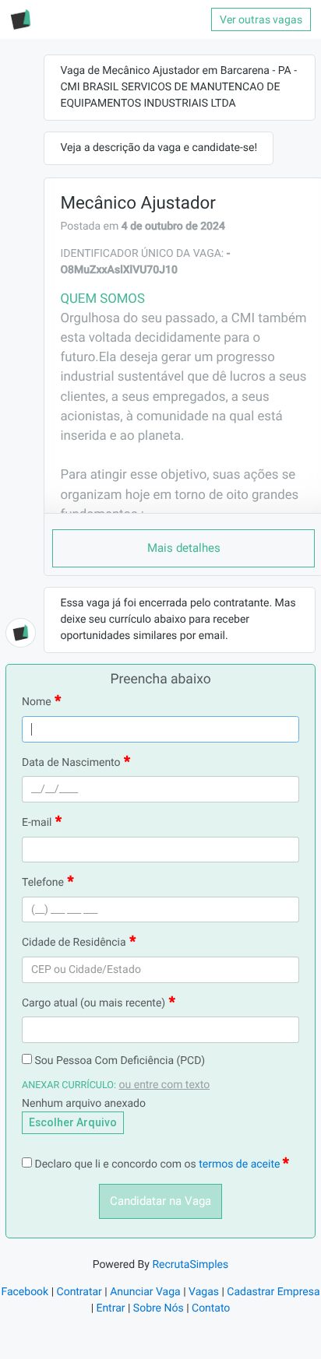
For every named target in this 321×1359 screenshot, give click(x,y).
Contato (211, 1308)
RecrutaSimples (190, 1265)
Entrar (111, 1308)
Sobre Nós (158, 1308)
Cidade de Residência (74, 942)
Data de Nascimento (71, 763)
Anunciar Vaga (145, 1292)
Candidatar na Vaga (160, 1201)
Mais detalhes (183, 548)
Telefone (43, 882)
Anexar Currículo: (69, 1085)
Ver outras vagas (261, 19)
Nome (36, 702)
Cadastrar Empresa (273, 1292)
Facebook (24, 1292)
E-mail (37, 822)
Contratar (79, 1292)
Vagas (204, 1292)
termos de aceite (241, 1164)
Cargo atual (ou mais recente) (93, 1003)
